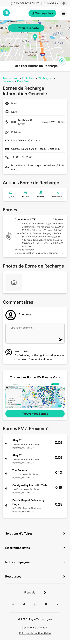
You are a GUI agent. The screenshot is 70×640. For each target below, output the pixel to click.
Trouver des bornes (26, 3)
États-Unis (28, 78)
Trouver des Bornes (35, 413)
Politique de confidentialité (35, 633)
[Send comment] (61, 339)
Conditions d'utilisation (35, 627)
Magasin (52, 3)
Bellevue (8, 81)
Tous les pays (10, 78)
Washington (45, 78)
